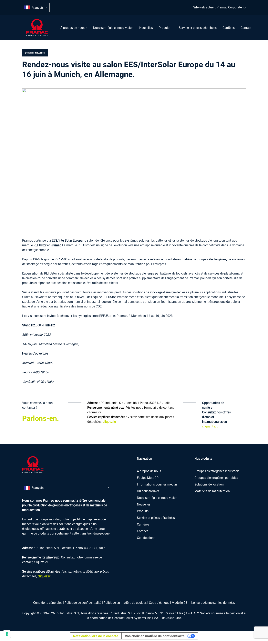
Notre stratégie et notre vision (113, 27)
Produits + (166, 27)
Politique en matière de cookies (125, 602)
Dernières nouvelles (35, 52)
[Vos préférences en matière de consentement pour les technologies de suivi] (7, 634)
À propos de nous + (73, 27)
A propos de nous (149, 471)
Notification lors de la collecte (95, 636)
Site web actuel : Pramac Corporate (218, 7)
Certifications (146, 538)
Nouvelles (146, 27)
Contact (246, 27)
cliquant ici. (210, 426)
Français (38, 7)
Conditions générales (47, 602)
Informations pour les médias (157, 484)
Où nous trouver (148, 491)
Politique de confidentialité (83, 602)
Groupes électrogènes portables (216, 478)
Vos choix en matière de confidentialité (155, 636)
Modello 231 (180, 602)
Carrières (228, 27)
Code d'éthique (159, 602)
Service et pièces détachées (198, 27)
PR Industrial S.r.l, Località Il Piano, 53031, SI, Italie (135, 403)
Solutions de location (209, 484)
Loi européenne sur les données (213, 602)
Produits (143, 511)
